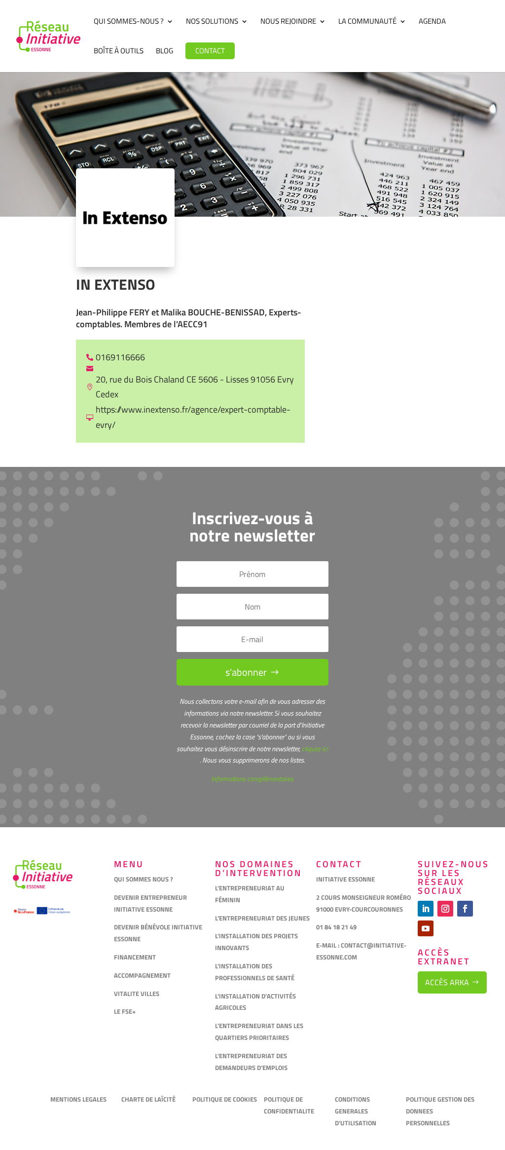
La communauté (367, 22)
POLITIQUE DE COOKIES (224, 1099)
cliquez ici (314, 748)
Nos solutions (212, 22)
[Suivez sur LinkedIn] (425, 909)
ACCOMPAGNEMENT (142, 975)
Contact (210, 50)
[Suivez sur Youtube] (425, 928)
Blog (164, 51)
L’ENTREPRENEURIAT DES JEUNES (262, 918)
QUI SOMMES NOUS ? (143, 879)
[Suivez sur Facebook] (465, 909)
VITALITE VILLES (137, 993)
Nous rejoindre (288, 22)
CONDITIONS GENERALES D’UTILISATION (356, 1111)
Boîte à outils (119, 51)
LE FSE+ (125, 1011)
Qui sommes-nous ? (129, 22)
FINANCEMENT (135, 957)
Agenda (432, 22)
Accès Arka (447, 982)
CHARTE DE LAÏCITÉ (148, 1099)
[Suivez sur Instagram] (445, 909)
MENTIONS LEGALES (78, 1099)
